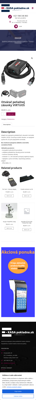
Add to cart (10, 114)
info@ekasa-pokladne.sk (9, 363)
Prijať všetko (18, 391)
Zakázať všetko (18, 396)
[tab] (7, 124)
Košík (20, 26)
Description (7, 124)
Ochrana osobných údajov (14, 387)
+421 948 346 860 (20, 16)
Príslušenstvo (11, 119)
